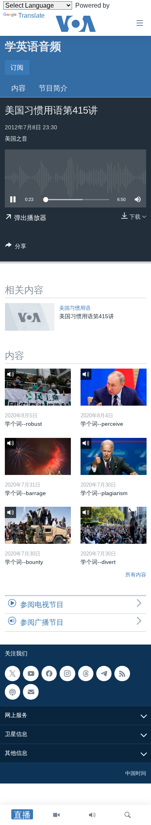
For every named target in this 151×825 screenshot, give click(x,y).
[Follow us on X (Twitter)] (12, 673)
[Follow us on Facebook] (49, 673)
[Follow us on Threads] (85, 673)
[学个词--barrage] (38, 456)
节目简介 (53, 88)
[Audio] (92, 815)
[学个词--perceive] (114, 387)
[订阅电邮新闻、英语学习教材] (30, 691)
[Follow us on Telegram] (104, 673)
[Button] (15, 247)
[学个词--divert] (114, 525)
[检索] (128, 815)
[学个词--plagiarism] (114, 456)
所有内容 (135, 575)
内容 (18, 88)
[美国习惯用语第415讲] (29, 317)
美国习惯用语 (75, 308)
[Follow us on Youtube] (30, 673)
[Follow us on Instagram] (67, 673)
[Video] (56, 815)
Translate (31, 15)
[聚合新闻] (122, 673)
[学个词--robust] (38, 387)
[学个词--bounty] (38, 525)
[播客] (12, 691)
